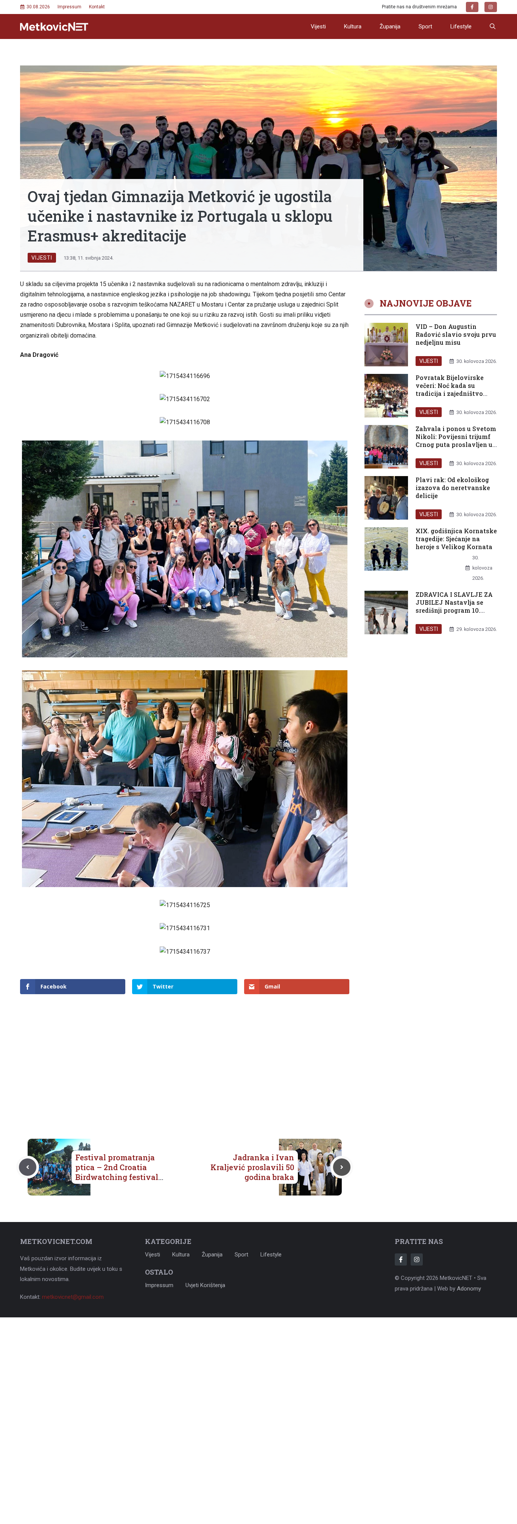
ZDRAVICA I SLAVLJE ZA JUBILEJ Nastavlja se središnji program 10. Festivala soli (454, 606)
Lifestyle (461, 26)
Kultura (352, 26)
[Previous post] (27, 1167)
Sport (425, 26)
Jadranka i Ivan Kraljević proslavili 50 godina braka (252, 1167)
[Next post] (341, 1167)
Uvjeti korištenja (205, 1285)
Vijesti (318, 26)
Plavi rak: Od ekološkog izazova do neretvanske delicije (453, 488)
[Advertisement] (184, 1054)
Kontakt (97, 6)
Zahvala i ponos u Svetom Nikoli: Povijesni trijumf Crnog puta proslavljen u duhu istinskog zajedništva (456, 444)
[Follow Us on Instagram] (417, 1259)
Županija (390, 26)
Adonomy (469, 1288)
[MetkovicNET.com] (54, 26)
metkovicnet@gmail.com (73, 1297)
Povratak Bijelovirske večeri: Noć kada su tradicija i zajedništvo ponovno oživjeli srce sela (456, 389)
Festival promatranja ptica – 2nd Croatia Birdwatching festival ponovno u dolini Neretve (116, 1177)
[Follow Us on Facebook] (401, 1259)
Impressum (69, 6)
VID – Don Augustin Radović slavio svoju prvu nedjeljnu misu (456, 334)
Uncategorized (440, 578)
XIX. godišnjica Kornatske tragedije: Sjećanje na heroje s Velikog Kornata (456, 539)
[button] (493, 26)
